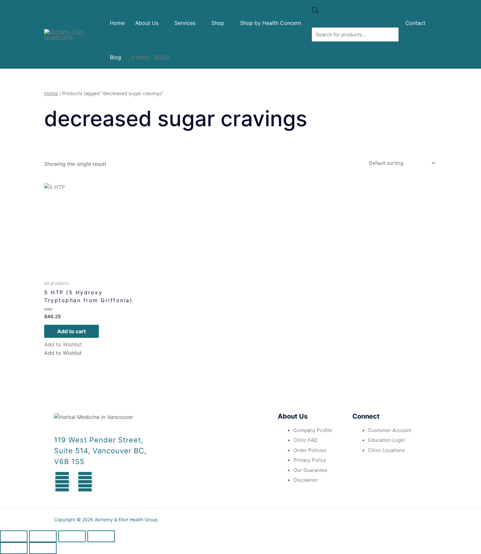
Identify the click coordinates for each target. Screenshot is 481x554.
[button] (63, 344)
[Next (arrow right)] (43, 548)
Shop (217, 23)
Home (117, 23)
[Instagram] (85, 482)
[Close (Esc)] (13, 536)
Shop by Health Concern (270, 23)
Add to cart (71, 331)
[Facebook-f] (62, 482)
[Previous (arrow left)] (13, 548)
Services (184, 23)
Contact (415, 23)
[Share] (43, 536)
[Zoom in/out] (101, 536)
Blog (115, 57)
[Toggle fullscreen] (72, 536)
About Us (146, 23)
